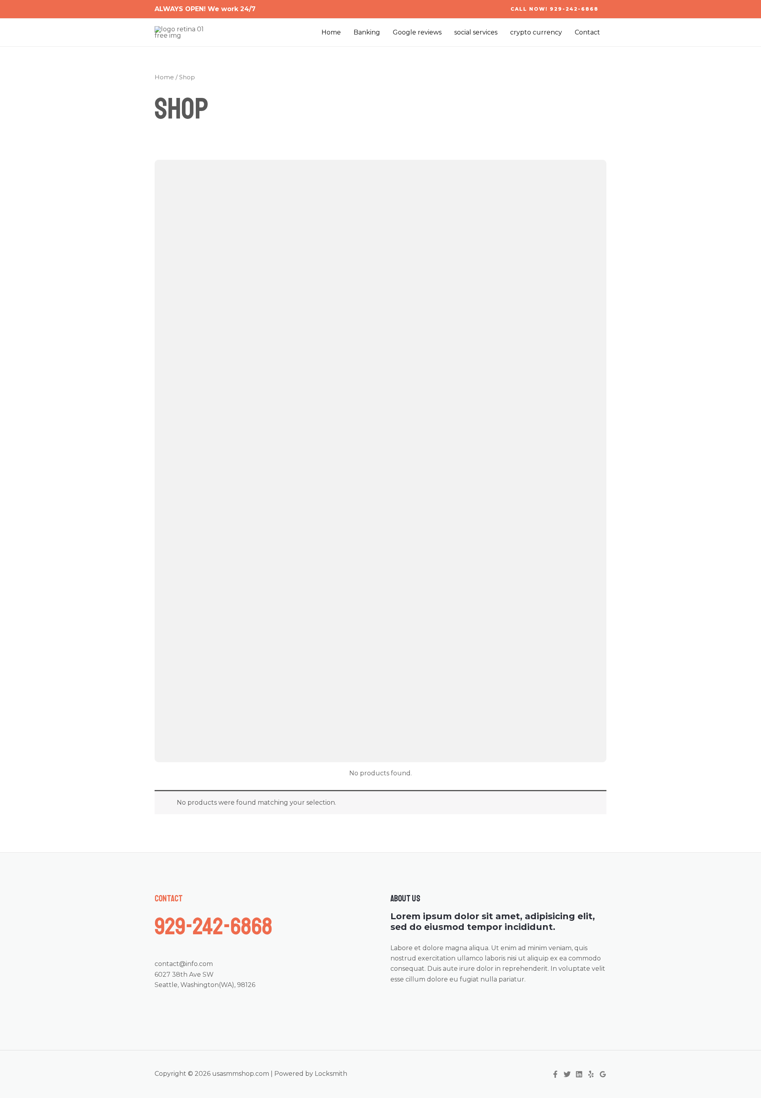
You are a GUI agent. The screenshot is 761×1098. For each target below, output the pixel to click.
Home (331, 32)
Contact (587, 32)
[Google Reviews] (602, 1074)
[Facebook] (555, 1074)
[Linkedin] (579, 1074)
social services (475, 32)
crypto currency (536, 32)
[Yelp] (591, 1074)
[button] (554, 9)
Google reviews (417, 32)
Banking (367, 32)
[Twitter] (567, 1074)
